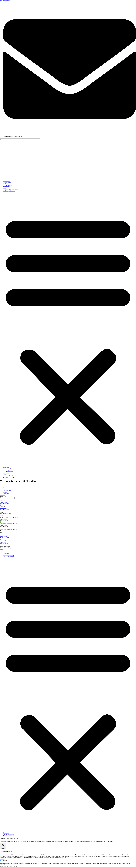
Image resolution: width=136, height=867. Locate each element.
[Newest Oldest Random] (3, 496)
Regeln (5, 492)
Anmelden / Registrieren (12, 189)
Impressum (6, 553)
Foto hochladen (7, 490)
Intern (4, 188)
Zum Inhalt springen (5, 0)
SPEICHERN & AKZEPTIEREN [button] (8, 866)
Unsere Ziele (9, 185)
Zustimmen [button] (110, 841)
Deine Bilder (6, 493)
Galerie (5, 487)
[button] (68, 329)
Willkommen (6, 181)
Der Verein (6, 183)
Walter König (3, 502)
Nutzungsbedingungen (8, 556)
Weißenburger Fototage (9, 191)
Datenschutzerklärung (8, 555)
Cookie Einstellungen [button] (99, 841)
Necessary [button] (2, 859)
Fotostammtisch (7, 182)
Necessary (4, 860)
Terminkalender (7, 186)
